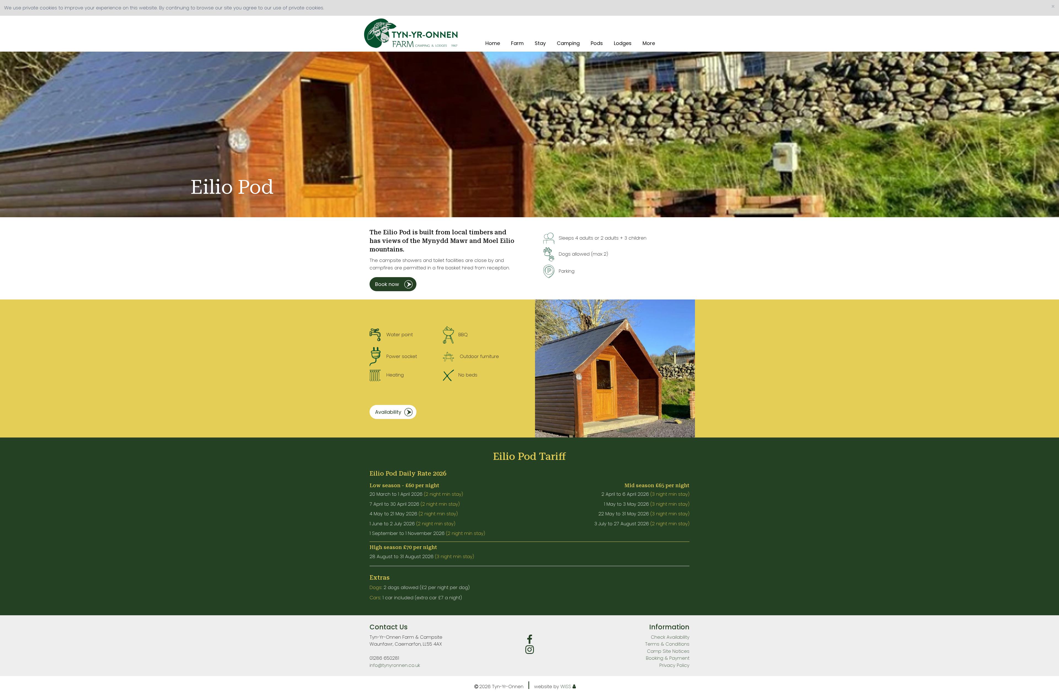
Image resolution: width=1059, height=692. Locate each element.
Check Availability (670, 637)
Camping (568, 43)
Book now (387, 284)
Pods (597, 43)
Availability (388, 412)
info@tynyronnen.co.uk (395, 665)
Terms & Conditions (667, 644)
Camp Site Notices (668, 651)
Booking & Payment (667, 658)
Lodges (623, 43)
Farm (517, 43)
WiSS (565, 686)
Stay (540, 43)
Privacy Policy (674, 665)
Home (492, 43)
